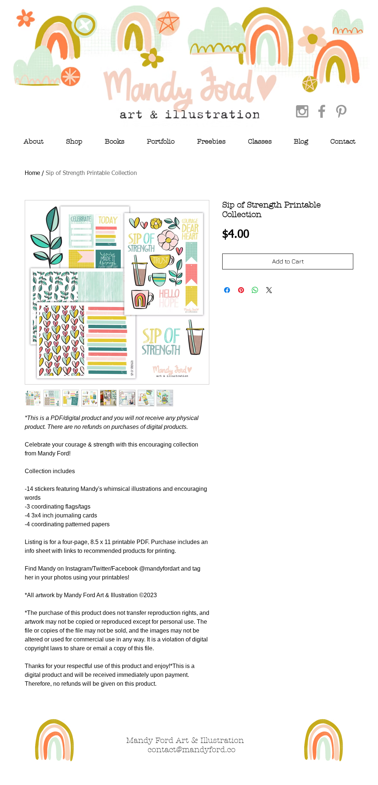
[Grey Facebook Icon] (321, 111)
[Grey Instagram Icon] (302, 111)
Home (32, 173)
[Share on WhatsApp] (255, 290)
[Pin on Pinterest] (241, 290)
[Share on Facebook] (227, 290)
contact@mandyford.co (192, 749)
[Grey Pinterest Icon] (341, 111)
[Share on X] (269, 290)
